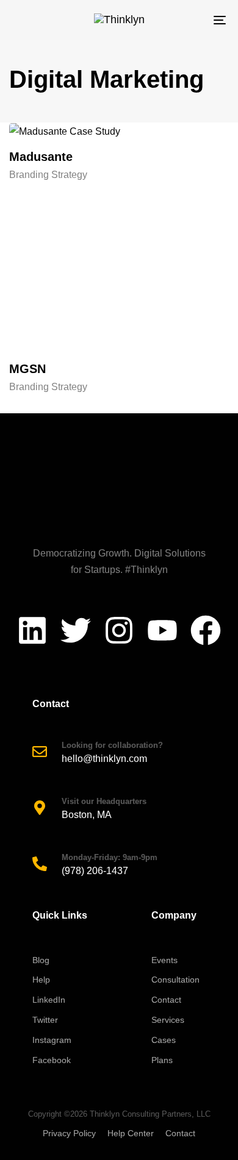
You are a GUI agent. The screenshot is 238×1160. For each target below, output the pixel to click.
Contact (166, 1000)
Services (167, 1020)
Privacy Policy (69, 1133)
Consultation (175, 979)
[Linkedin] (32, 630)
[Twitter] (75, 630)
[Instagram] (119, 630)
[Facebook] (205, 630)
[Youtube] (162, 630)
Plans (162, 1060)
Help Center (130, 1133)
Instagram (51, 1040)
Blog (40, 960)
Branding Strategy (48, 174)
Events (164, 960)
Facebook (51, 1060)
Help (41, 979)
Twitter (45, 1020)
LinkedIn (48, 1000)
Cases (163, 1040)
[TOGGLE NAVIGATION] (190, 20)
